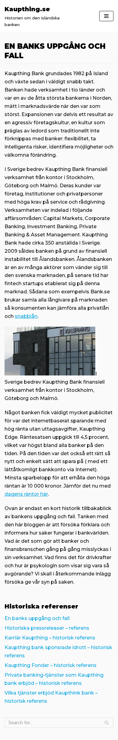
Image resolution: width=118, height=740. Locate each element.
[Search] (106, 723)
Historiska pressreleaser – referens (47, 628)
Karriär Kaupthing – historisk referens (50, 638)
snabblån (26, 316)
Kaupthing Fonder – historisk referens (51, 665)
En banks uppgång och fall (37, 618)
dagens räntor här (26, 494)
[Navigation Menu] (106, 16)
